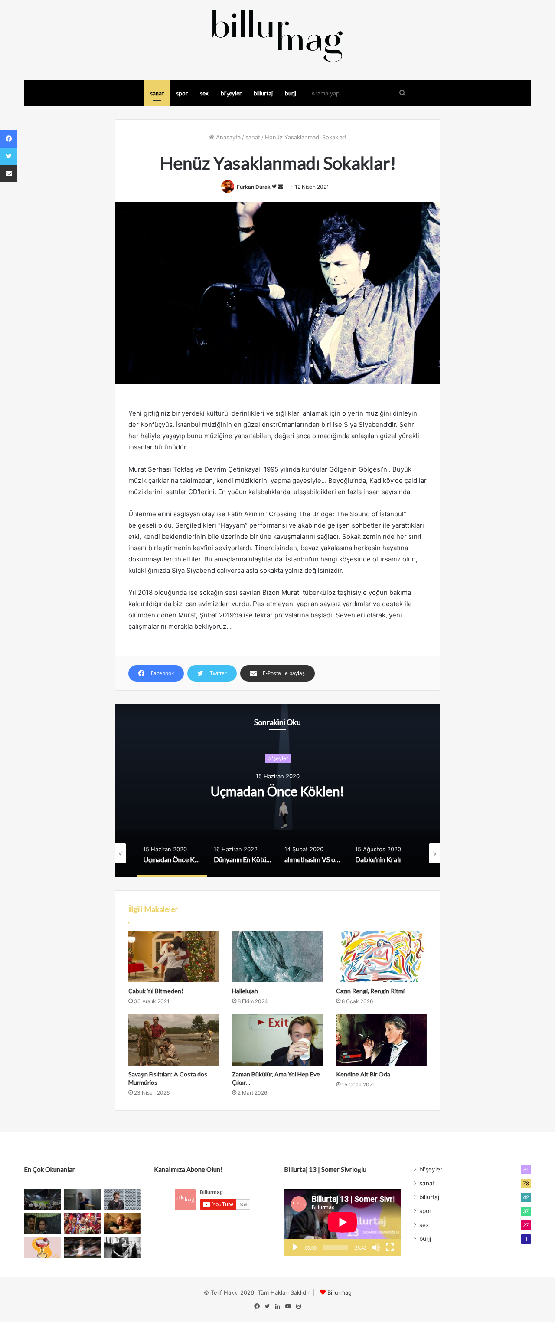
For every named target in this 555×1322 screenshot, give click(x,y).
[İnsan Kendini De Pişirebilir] (82, 1199)
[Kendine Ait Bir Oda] (381, 1040)
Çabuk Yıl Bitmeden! (155, 990)
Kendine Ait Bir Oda (363, 1074)
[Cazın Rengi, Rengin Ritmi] (381, 956)
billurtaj (263, 93)
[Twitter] (8, 156)
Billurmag (339, 1292)
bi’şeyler (231, 93)
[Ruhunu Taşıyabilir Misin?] (42, 1199)
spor (182, 93)
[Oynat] (295, 1247)
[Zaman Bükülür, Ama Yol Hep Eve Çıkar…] (277, 1040)
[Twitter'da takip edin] (275, 187)
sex (204, 93)
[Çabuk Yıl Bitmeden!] (173, 956)
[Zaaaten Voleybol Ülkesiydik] (82, 1223)
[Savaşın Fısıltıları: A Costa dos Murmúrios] (173, 1040)
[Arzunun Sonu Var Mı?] (42, 1223)
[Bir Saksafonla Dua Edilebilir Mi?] (122, 1247)
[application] (342, 1222)
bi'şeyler (278, 758)
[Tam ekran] (389, 1247)
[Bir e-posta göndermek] (280, 187)
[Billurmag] (277, 35)
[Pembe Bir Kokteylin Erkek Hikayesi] (42, 1247)
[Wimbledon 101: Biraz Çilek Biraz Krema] (82, 1247)
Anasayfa (227, 137)
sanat (157, 93)
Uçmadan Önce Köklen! (277, 791)
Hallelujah (245, 990)
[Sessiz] (376, 1247)
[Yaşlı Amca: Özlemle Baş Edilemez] (122, 1199)
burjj (290, 93)
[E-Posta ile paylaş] (8, 173)
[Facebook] (8, 139)
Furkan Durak (254, 187)
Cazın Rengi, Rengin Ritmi (370, 990)
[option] (277, 790)
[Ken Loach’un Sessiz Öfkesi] (122, 1223)
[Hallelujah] (277, 956)
